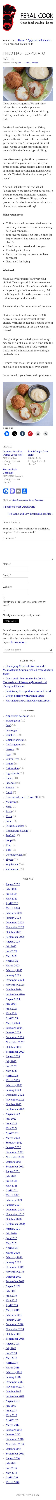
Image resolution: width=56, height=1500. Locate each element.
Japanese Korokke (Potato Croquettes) (13, 453)
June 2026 (11, 893)
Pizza (9, 816)
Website (7, 586)
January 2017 (13, 1434)
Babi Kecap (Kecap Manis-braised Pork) (28, 691)
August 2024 (13, 999)
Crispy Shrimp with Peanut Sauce (25, 695)
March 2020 (13, 1252)
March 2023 (13, 1080)
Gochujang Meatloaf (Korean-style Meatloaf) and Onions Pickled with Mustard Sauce (28, 669)
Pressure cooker (15, 825)
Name (7, 563)
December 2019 (14, 1267)
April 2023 (12, 1075)
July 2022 (11, 1118)
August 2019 (13, 1286)
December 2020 (15, 1209)
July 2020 (11, 1233)
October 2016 (13, 1448)
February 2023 (14, 1085)
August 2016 (13, 1458)
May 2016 (11, 1472)
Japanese (11, 782)
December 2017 (14, 1381)
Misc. (9, 806)
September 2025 (15, 936)
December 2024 (15, 979)
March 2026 (13, 908)
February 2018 (14, 1372)
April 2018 (12, 1362)
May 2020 (11, 1243)
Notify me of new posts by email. (21, 615)
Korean (10, 787)
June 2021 (11, 1180)
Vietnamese (12, 869)
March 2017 (12, 1424)
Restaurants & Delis (17, 830)
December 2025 (15, 922)
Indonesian (12, 768)
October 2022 (13, 1104)
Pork (8, 821)
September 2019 (15, 1281)
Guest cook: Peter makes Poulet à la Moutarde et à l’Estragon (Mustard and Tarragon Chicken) (25, 682)
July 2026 (11, 889)
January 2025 (13, 975)
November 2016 (15, 1444)
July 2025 (11, 946)
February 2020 (14, 1257)
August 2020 (13, 1228)
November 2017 (15, 1386)
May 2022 (11, 1128)
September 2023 (15, 1051)
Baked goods (13, 720)
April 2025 (12, 960)
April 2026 (12, 903)
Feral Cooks (28, 16)
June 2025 (11, 951)
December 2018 (14, 1324)
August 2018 (13, 1343)
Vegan (31, 500)
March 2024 (13, 1023)
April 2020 (12, 1247)
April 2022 (12, 1133)
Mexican (11, 801)
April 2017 (12, 1420)
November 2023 (15, 1042)
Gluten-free (12, 758)
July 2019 (11, 1291)
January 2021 (13, 1204)
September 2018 (15, 1338)
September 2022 (15, 1109)
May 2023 (11, 1070)
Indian (9, 763)
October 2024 (14, 989)
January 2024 (13, 1032)
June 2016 (11, 1468)
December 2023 (15, 1037)
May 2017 (11, 1415)
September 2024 (15, 994)
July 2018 (11, 1348)
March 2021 (12, 1195)
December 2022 (15, 1094)
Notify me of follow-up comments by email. (24, 603)
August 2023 (13, 1056)
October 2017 (13, 1391)
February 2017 (14, 1429)
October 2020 (14, 1219)
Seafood (10, 835)
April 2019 (12, 1305)
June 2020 (11, 1238)
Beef (8, 725)
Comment (9, 538)
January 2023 (13, 1090)
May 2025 (11, 955)
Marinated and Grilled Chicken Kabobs (28, 700)
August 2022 (13, 1113)
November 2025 (15, 927)
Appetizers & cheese (20, 500)
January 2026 (13, 917)
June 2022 (11, 1123)
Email (7, 575)
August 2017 (13, 1400)
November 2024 (15, 984)
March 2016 (12, 1482)
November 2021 (15, 1156)
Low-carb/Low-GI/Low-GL (22, 797)
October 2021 (13, 1161)
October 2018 (13, 1334)
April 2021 (12, 1190)
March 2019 (12, 1310)
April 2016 (12, 1477)
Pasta (9, 811)
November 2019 (15, 1271)
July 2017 (11, 1405)
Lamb (9, 792)
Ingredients (12, 773)
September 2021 (15, 1166)
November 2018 (15, 1329)
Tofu (8, 849)
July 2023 (11, 1061)
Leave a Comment (31, 63)
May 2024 (11, 1013)
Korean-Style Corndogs (10, 471)
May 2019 (11, 1300)
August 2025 (13, 941)
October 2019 (13, 1276)
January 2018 (13, 1377)
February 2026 (14, 912)
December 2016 (14, 1439)
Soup (9, 840)
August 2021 (13, 1171)
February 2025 (14, 970)
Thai (8, 845)
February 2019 (14, 1314)
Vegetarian (39, 500)
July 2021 (11, 1176)
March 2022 (13, 1137)
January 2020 (13, 1262)
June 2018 (11, 1353)
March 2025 (13, 965)
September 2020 (15, 1223)
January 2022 (13, 1147)
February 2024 (14, 1027)
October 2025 (13, 932)
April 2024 (12, 1018)
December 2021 (14, 1152)
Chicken (10, 734)
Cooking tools (14, 744)
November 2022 (15, 1099)
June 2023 (11, 1066)
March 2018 (12, 1367)
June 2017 (11, 1410)
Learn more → (18, 642)
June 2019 (11, 1295)
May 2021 (11, 1185)
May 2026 (11, 898)
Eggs (8, 754)
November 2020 (15, 1214)
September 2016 (15, 1453)
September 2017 (15, 1396)
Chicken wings (14, 739)
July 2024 (11, 1003)
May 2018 (11, 1357)
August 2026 (13, 884)
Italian (9, 778)
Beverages (11, 730)
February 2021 (14, 1200)
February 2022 (14, 1142)
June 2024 (11, 1008)
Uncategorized (14, 854)
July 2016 (11, 1463)
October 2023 (13, 1047)
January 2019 (13, 1319)
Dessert (10, 749)
